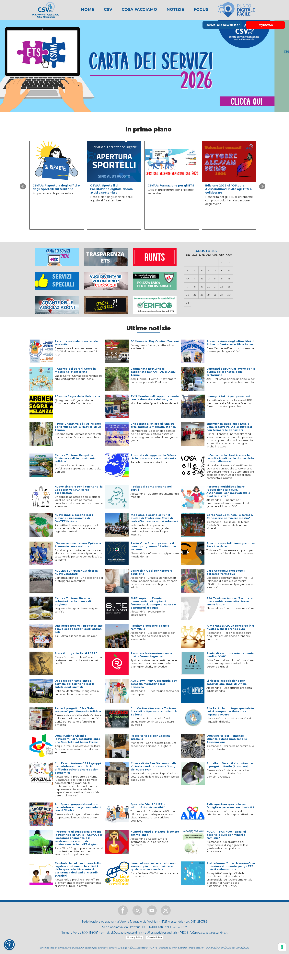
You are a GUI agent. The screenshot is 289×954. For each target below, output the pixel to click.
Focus (200, 9)
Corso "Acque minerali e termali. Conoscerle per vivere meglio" (230, 516)
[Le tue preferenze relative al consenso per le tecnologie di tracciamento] (282, 947)
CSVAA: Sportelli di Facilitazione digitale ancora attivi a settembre (111, 189)
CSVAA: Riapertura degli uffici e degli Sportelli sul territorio (56, 187)
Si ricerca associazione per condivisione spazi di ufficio (226, 682)
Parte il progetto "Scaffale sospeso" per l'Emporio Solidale (78, 710)
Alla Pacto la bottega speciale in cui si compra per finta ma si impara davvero (230, 711)
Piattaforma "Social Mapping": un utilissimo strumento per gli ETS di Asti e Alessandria (231, 866)
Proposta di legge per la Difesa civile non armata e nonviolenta (153, 457)
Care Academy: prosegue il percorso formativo (225, 572)
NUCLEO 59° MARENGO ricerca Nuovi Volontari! (76, 572)
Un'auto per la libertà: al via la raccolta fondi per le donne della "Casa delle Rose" (230, 458)
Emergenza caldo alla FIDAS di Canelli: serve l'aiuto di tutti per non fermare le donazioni (229, 427)
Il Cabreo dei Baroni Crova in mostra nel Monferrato (75, 370)
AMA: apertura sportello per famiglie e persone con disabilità (230, 805)
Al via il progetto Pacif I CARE (76, 653)
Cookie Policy (154, 937)
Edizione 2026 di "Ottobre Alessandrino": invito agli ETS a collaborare (228, 189)
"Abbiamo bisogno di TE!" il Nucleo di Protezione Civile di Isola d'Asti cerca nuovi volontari (154, 518)
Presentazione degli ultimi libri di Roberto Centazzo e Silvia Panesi (230, 343)
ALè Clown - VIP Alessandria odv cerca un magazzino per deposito (154, 684)
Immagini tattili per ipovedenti (229, 396)
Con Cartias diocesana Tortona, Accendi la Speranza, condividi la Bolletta (154, 711)
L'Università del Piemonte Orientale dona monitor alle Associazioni (227, 739)
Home (87, 9)
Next (262, 186)
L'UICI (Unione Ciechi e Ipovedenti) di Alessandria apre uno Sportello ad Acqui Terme (77, 739)
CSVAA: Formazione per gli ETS (171, 185)
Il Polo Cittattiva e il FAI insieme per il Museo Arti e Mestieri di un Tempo (78, 427)
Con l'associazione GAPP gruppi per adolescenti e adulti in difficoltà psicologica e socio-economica (78, 768)
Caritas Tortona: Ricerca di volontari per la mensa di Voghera (74, 601)
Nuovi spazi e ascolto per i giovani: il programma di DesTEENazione (74, 518)
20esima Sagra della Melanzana (77, 396)
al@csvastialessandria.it (126, 932)
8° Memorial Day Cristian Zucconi (155, 341)
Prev (23, 186)
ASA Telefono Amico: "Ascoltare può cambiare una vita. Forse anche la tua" (229, 601)
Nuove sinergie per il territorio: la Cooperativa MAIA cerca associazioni (79, 489)
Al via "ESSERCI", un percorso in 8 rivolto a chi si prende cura (230, 627)
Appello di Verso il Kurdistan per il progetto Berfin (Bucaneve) (230, 765)
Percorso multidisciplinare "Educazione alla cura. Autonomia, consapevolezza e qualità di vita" (228, 491)
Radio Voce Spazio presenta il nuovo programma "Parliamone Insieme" (153, 546)
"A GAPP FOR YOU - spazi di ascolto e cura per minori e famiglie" (226, 834)
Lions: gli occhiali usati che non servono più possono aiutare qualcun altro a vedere (153, 866)
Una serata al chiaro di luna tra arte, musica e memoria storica (153, 425)
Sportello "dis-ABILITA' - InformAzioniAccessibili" (148, 805)
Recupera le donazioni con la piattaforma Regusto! (151, 655)
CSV (107, 9)
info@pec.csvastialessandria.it (207, 932)
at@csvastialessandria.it (161, 932)
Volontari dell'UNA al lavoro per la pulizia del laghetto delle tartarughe (230, 371)
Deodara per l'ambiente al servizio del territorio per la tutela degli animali (75, 684)
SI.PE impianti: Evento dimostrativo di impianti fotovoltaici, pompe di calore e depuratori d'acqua (153, 603)
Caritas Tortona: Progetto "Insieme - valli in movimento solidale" (75, 458)
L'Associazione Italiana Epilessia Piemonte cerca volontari (78, 545)
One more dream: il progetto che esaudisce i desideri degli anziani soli (79, 629)
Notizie (174, 9)
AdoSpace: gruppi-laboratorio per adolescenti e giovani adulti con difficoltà (78, 807)
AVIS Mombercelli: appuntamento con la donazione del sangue (155, 398)
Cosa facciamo (139, 9)
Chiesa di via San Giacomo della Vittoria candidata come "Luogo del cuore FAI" (154, 766)
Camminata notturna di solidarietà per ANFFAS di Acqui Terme (153, 371)
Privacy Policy (134, 937)
